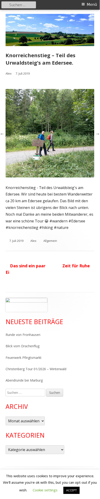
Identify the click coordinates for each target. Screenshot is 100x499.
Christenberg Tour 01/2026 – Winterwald (36, 369)
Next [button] (97, 133)
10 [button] (74, 169)
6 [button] (89, 162)
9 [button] (60, 169)
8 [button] (46, 169)
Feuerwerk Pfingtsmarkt (24, 357)
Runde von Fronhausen (23, 334)
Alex (9, 73)
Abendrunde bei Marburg (24, 380)
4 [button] (60, 162)
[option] (50, 133)
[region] (26, 305)
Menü (92, 4)
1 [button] (18, 162)
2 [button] (32, 162)
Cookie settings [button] (45, 490)
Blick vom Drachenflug (22, 346)
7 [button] (32, 169)
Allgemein (50, 241)
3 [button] (46, 162)
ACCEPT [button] (71, 490)
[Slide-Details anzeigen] (26, 305)
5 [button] (74, 162)
